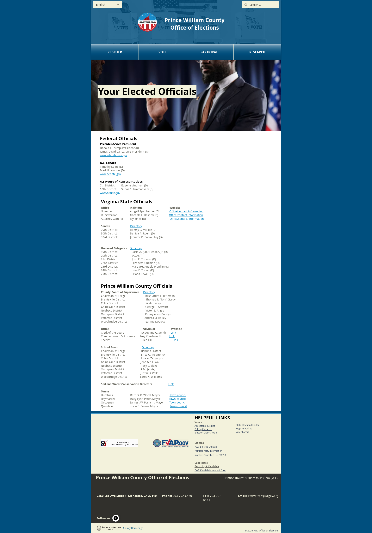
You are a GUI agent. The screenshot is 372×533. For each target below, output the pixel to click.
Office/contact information (186, 215)
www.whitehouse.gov (113, 155)
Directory (136, 226)
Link (173, 332)
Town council (178, 395)
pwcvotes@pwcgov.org (263, 496)
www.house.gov (110, 193)
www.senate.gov (110, 174)
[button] (115, 52)
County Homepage (133, 528)
